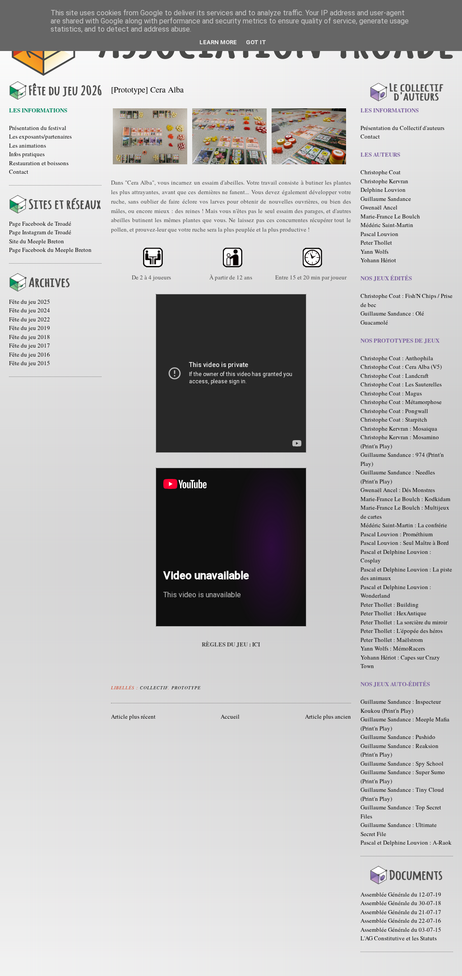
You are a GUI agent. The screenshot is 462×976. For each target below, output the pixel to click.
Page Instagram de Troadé (40, 232)
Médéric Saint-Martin (386, 225)
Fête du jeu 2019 (29, 328)
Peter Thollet (376, 242)
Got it (256, 42)
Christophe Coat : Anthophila (396, 358)
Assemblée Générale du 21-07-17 (400, 912)
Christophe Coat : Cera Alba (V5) (401, 367)
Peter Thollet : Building (389, 604)
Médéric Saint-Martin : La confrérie (403, 525)
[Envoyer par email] (206, 686)
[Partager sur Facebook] (223, 686)
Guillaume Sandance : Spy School (402, 763)
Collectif (154, 687)
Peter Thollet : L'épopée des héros (401, 631)
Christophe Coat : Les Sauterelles (401, 384)
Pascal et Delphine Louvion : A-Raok (406, 842)
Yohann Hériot (378, 260)
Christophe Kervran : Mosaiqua (398, 428)
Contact (18, 171)
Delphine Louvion (383, 190)
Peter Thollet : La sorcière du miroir (403, 622)
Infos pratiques (27, 154)
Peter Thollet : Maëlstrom (391, 640)
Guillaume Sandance (385, 199)
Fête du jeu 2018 (29, 337)
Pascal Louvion (379, 234)
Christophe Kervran (384, 181)
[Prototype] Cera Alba (147, 89)
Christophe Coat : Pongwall (394, 411)
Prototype (186, 687)
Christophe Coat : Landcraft (394, 376)
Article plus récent (133, 716)
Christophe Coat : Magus (391, 393)
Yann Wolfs (374, 251)
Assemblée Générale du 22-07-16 (400, 920)
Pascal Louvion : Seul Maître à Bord (404, 543)
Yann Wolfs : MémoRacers (392, 648)
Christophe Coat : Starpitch (393, 419)
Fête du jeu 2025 (29, 301)
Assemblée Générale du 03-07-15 (400, 929)
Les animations (27, 145)
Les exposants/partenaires (40, 136)
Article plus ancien (328, 716)
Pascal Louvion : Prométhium (396, 534)
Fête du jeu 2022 (29, 319)
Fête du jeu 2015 (29, 363)
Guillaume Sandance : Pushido (397, 737)
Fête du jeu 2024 (29, 310)
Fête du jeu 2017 (29, 345)
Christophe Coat (380, 172)
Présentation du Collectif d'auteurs (402, 128)
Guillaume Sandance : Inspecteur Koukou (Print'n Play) (400, 706)
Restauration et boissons (39, 163)
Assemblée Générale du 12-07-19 (400, 894)
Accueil (230, 716)
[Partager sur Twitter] (215, 686)
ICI (256, 644)
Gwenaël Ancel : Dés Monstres (397, 490)
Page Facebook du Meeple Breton (50, 250)
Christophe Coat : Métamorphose (401, 402)
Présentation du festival (37, 128)
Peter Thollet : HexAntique (393, 613)
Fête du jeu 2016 (29, 354)
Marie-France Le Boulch (390, 216)
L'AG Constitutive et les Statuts (398, 938)
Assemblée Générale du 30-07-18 (400, 903)
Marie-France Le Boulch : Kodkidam (405, 499)
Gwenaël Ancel (378, 207)
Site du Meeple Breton (36, 241)
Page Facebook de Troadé (40, 223)
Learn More (218, 42)
